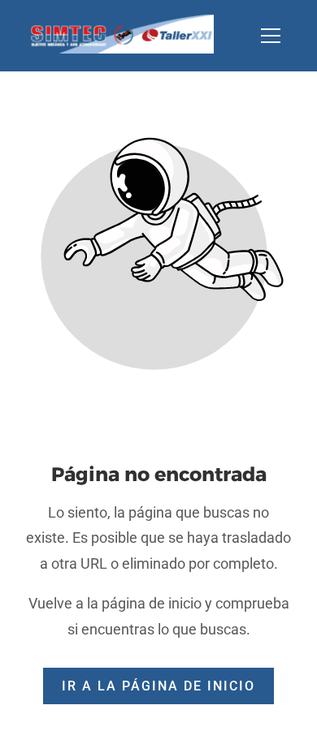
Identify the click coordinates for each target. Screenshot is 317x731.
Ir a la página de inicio (158, 686)
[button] (281, 36)
